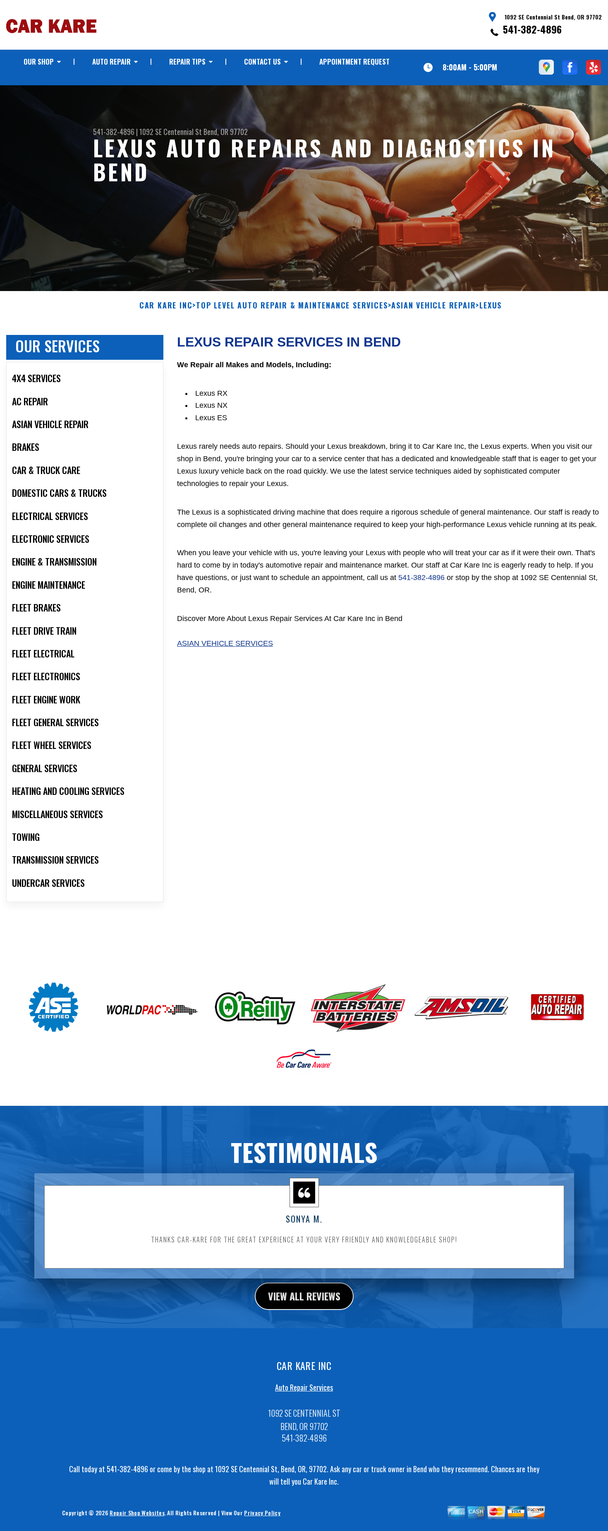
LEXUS (490, 305)
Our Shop (39, 61)
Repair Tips (187, 61)
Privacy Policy (262, 1512)
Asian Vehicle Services (225, 643)
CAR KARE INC (166, 305)
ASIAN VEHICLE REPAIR (433, 305)
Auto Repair (111, 61)
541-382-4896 (532, 29)
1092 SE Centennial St (170, 131)
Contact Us (262, 61)
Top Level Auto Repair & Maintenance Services (292, 305)
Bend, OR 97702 (225, 131)
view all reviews (304, 1295)
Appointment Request (354, 61)
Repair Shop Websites (137, 1512)
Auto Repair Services (304, 1387)
